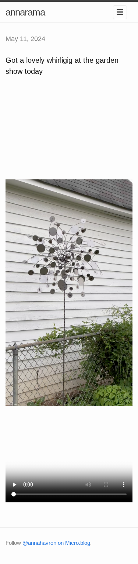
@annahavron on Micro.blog (56, 543)
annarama (25, 12)
